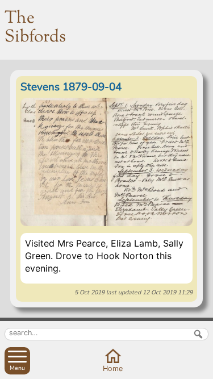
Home (113, 368)
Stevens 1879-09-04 (71, 87)
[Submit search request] (198, 334)
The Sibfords (35, 27)
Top (201, 368)
